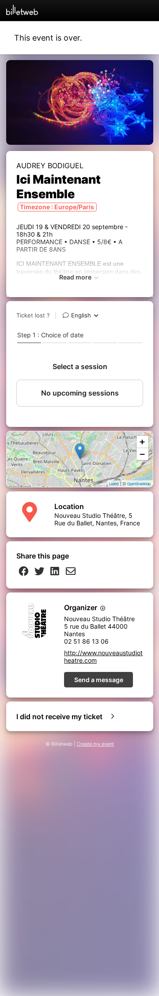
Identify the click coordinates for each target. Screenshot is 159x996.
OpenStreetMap (139, 483)
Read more (76, 277)
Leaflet (114, 483)
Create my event (95, 744)
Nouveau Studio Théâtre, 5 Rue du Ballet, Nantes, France (97, 519)
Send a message (98, 679)
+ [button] (142, 442)
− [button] (142, 454)
